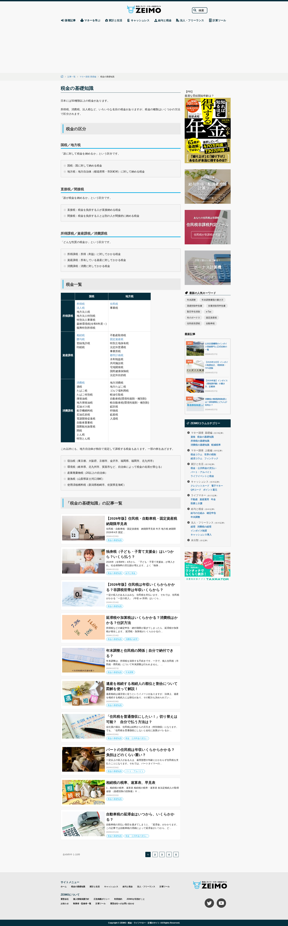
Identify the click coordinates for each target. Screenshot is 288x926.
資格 (193, 436)
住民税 (114, 303)
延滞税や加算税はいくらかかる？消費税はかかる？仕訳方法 (142, 620)
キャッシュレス (206, 481)
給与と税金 (131, 573)
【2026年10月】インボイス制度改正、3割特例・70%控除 (216, 365)
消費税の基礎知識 (200, 444)
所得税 (81, 303)
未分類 (200, 540)
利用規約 (118, 899)
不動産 (194, 499)
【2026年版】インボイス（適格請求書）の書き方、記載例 (216, 383)
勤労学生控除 (193, 311)
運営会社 (65, 899)
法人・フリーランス (208, 522)
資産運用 (204, 499)
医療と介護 (196, 503)
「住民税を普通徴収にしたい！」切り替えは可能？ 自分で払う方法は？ (142, 719)
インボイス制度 (199, 530)
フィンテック (211, 458)
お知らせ (65, 903)
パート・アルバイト (135, 771)
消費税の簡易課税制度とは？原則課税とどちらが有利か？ (216, 402)
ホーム (64, 886)
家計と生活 (203, 464)
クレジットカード (200, 485)
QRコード (196, 489)
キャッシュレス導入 (201, 534)
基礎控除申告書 (194, 306)
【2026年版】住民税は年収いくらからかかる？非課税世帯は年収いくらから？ (140, 587)
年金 (213, 499)
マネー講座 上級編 (207, 450)
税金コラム (196, 454)
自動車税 (210, 323)
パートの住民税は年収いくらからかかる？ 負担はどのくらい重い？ (142, 752)
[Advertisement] (144, 48)
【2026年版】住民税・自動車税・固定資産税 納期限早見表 (142, 521)
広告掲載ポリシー (102, 899)
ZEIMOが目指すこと (136, 899)
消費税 (81, 382)
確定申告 (211, 513)
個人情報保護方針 (81, 899)
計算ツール (165, 886)
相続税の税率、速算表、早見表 (130, 782)
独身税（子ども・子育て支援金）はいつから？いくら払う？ (140, 554)
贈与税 (81, 339)
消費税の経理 (132, 639)
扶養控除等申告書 (217, 306)
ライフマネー (204, 495)
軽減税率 (216, 444)
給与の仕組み (198, 513)
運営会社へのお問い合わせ (122, 903)
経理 (193, 526)
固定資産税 (116, 339)
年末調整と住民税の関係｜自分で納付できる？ (140, 653)
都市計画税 (116, 355)
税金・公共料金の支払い (137, 738)
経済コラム (196, 458)
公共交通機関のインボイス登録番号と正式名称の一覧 (216, 346)
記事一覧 (72, 77)
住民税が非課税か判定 (207, 234)
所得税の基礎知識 (200, 440)
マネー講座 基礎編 (88, 77)
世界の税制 (210, 454)
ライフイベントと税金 (202, 476)
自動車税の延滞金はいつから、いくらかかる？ (140, 816)
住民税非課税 (193, 323)
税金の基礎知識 (115, 540)
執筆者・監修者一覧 (82, 903)
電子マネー (217, 485)
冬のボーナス (193, 317)
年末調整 (130, 672)
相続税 (81, 335)
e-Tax (208, 311)
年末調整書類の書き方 (212, 300)
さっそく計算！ (207, 277)
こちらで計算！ (207, 198)
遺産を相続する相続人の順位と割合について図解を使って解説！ (142, 686)
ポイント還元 (210, 489)
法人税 (81, 307)
